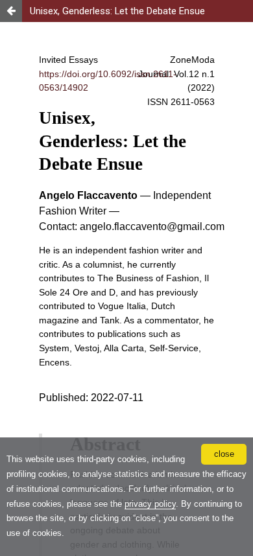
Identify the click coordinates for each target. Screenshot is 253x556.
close (224, 454)
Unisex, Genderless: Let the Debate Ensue (117, 11)
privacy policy (150, 504)
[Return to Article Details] (11, 11)
